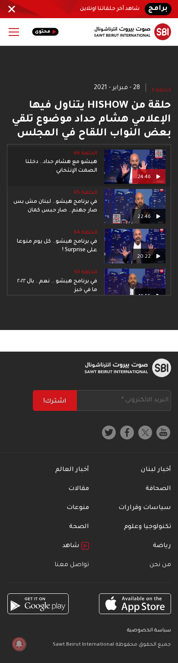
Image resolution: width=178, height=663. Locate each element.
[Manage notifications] (19, 644)
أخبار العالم (72, 470)
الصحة (79, 527)
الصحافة (158, 489)
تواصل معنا (71, 565)
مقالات (78, 489)
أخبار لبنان (156, 470)
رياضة (162, 546)
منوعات (78, 508)
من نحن (160, 565)
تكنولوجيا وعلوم (147, 527)
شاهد (71, 546)
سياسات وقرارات (144, 508)
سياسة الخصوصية (149, 631)
